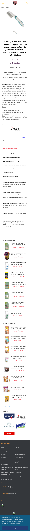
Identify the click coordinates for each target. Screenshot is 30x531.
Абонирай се (7, 407)
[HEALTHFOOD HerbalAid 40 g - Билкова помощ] (6, 359)
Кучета (7, 7)
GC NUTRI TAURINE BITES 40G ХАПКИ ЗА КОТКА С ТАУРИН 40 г (18, 347)
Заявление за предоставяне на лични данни (21, 467)
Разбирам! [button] (15, 528)
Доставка (3, 454)
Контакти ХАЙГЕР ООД (11, 161)
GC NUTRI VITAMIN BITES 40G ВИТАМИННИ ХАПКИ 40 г (18, 328)
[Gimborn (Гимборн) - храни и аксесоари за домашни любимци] (21, 416)
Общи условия (19, 457)
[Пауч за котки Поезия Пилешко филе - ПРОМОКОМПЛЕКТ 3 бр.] (6, 256)
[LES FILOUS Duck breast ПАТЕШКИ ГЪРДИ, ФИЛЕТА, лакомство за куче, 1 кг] (6, 369)
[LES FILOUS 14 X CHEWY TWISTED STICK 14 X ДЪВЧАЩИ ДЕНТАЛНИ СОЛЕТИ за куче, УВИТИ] (6, 399)
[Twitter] (6, 496)
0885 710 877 (12, 490)
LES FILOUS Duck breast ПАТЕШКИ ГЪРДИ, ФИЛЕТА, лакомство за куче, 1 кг (17, 367)
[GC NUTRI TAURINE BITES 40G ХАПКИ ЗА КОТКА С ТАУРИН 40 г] (6, 349)
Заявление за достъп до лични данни (15, 167)
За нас (16, 451)
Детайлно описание (10, 148)
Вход (2, 447)
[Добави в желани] (26, 125)
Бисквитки (18, 472)
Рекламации (4, 464)
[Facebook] (3, 496)
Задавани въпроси (20, 454)
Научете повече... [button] (16, 523)
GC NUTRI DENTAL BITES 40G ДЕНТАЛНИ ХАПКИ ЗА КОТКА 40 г (18, 337)
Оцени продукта (6, 140)
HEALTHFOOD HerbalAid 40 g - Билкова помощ (18, 357)
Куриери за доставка (10, 176)
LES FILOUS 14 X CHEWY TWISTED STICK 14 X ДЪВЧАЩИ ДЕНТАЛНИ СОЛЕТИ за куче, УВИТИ (18, 396)
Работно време (8, 172)
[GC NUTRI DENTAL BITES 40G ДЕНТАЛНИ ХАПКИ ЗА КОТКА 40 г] (6, 340)
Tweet (23, 137)
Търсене (3, 457)
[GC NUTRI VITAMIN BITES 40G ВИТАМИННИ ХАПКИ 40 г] (6, 330)
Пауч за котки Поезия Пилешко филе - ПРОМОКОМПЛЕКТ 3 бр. (18, 254)
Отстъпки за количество (11, 157)
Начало (2, 7)
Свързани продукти (10, 153)
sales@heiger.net (11, 487)
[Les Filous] (9, 434)
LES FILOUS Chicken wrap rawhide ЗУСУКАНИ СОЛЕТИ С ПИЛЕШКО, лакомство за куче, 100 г (18, 377)
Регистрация (4, 451)
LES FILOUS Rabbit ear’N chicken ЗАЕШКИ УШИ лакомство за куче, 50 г (18, 387)
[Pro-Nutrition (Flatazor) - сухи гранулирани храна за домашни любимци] (9, 425)
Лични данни (5, 461)
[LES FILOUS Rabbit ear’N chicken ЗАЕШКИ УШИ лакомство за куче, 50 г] (6, 389)
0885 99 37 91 (12, 493)
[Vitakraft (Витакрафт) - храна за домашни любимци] (9, 416)
